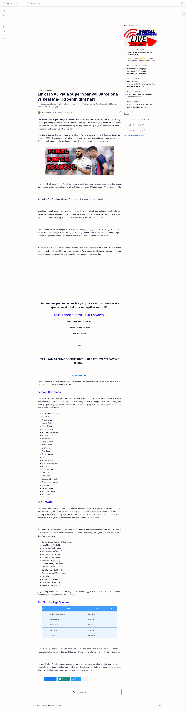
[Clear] (61, 3)
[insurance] (143, 49)
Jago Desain (76, 705)
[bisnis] (137, 49)
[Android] (137, 102)
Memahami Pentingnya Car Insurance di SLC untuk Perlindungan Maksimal (138, 71)
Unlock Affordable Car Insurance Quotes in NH (140, 53)
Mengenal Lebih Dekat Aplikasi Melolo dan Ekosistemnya (139, 106)
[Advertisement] (70, 15)
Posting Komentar (79, 692)
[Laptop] (137, 78)
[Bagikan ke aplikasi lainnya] (85, 679)
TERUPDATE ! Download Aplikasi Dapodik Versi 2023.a (140, 95)
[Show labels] (134, 135)
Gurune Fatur (11, 3)
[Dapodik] (137, 91)
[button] (182, 3)
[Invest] (145, 65)
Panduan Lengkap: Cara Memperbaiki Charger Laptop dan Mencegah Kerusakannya (141, 83)
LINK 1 (79, 345)
